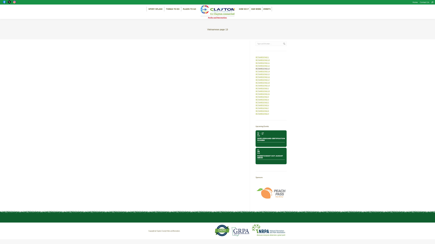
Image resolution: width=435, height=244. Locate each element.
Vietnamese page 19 (263, 86)
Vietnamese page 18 (263, 83)
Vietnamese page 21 (263, 94)
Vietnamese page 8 (262, 111)
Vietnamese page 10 (263, 60)
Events (267, 9)
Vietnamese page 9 (262, 114)
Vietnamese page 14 (263, 71)
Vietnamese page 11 (263, 63)
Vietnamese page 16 (263, 77)
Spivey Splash (155, 9)
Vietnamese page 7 (262, 108)
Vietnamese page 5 (262, 102)
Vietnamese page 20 (263, 91)
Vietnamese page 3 (262, 97)
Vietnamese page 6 (262, 105)
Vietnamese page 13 (263, 69)
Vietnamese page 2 (262, 88)
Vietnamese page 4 (262, 100)
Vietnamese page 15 (263, 74)
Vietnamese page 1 (262, 57)
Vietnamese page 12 (263, 66)
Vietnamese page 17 (263, 80)
